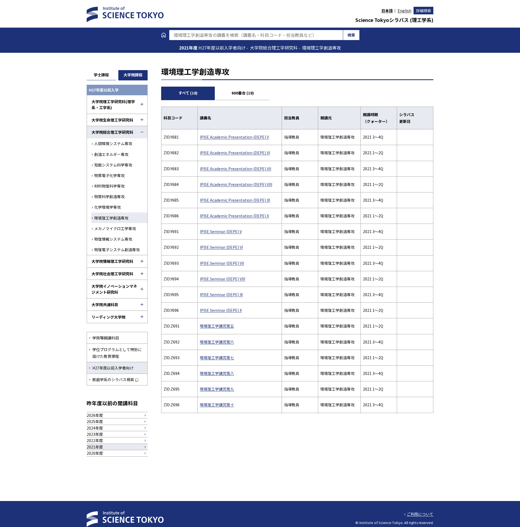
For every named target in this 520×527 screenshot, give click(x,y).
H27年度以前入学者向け (113, 368)
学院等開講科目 (105, 338)
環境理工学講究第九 (217, 389)
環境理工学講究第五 (217, 326)
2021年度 (189, 47)
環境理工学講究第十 (217, 404)
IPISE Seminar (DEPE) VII (222, 263)
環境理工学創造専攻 (111, 218)
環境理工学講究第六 (217, 342)
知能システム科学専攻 (113, 165)
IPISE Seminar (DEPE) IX (221, 294)
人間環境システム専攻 (113, 143)
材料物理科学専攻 (109, 186)
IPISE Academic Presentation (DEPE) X (234, 215)
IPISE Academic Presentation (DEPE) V (234, 137)
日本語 (387, 10)
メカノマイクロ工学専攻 (115, 228)
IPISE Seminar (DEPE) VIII (222, 278)
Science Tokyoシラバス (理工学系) (394, 19)
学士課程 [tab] (101, 74)
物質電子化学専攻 (109, 175)
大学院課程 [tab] (132, 74)
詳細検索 (423, 10)
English (404, 10)
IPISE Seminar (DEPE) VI (221, 247)
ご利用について (420, 514)
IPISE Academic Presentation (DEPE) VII (235, 168)
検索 (351, 35)
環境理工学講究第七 (217, 357)
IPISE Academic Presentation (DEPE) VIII (236, 184)
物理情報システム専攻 (113, 239)
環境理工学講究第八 (217, 373)
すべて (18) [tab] (187, 93)
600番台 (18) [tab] (243, 93)
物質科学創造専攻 (109, 196)
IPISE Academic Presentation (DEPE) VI (235, 152)
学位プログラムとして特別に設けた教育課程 (117, 353)
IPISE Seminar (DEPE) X (221, 310)
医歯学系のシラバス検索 (113, 379)
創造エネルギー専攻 (111, 154)
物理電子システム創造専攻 (117, 249)
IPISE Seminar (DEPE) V (221, 231)
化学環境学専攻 (107, 207)
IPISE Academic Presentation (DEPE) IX (235, 200)
